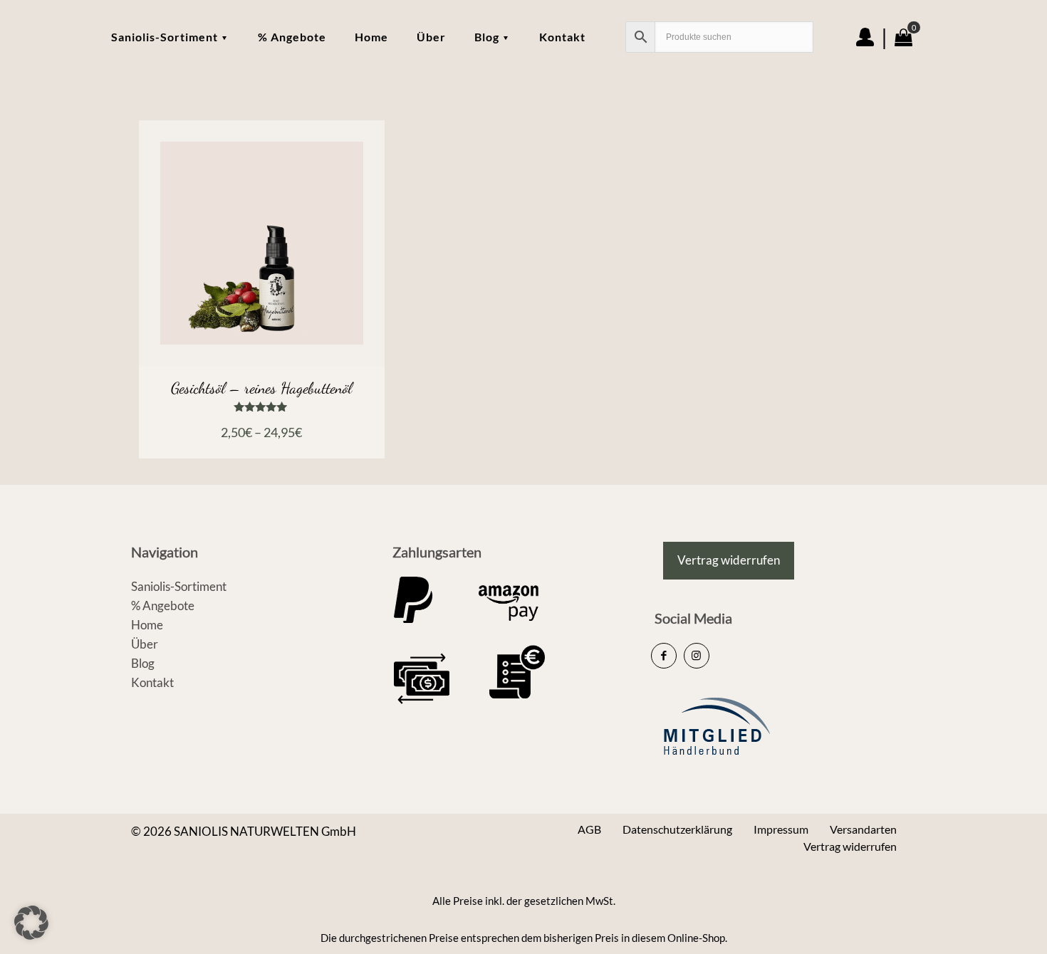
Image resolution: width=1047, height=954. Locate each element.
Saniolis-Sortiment (178, 586)
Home (147, 624)
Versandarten (863, 829)
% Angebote (162, 605)
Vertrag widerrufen (850, 846)
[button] (31, 922)
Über (144, 643)
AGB (589, 829)
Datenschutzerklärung (677, 829)
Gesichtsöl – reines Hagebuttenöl (261, 388)
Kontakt (152, 682)
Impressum (781, 829)
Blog (143, 663)
